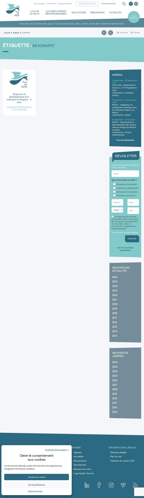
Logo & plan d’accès (84, 473)
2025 (114, 281)
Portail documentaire (109, 4)
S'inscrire (132, 239)
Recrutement (80, 465)
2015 (114, 326)
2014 (114, 331)
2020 (115, 304)
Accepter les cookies (36, 477)
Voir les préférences (36, 485)
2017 (114, 317)
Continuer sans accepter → (57, 450)
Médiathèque (97, 12)
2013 (114, 335)
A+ (111, 33)
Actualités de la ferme (126, 196)
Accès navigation (40, 4)
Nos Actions (79, 12)
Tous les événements (125, 140)
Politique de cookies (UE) (122, 461)
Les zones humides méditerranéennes (56, 12)
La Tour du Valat (34, 12)
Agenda (77, 452)
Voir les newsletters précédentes (125, 249)
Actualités (115, 12)
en (136, 4)
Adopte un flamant (87, 4)
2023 (114, 290)
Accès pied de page (64, 4)
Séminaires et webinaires (127, 192)
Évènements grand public (127, 188)
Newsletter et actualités (127, 184)
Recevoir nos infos (82, 469)
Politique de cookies (35, 491)
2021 (114, 299)
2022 (114, 295)
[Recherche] (124, 4)
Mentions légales (118, 452)
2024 (115, 286)
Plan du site (116, 456)
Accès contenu (52, 4)
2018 (114, 313)
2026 (114, 277)
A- (104, 33)
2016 (114, 322)
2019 (114, 308)
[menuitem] (123, 4)
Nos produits (134, 17)
